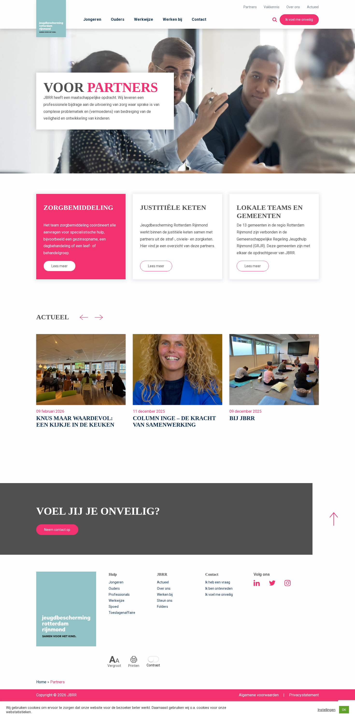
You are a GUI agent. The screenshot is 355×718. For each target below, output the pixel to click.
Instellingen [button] (326, 710)
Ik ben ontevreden (219, 588)
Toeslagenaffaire (122, 613)
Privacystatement (304, 695)
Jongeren (92, 19)
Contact (199, 19)
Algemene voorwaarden (259, 695)
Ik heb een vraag (217, 582)
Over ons (293, 7)
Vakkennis (271, 7)
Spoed (114, 607)
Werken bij (172, 19)
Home (41, 682)
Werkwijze (143, 19)
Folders (162, 607)
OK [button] (344, 709)
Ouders (117, 19)
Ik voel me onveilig (299, 19)
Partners (250, 7)
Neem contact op (57, 530)
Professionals (119, 594)
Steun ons (164, 600)
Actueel (313, 7)
